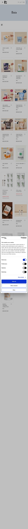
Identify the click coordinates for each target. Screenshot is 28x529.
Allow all (14, 281)
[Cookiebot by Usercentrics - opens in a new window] (21, 238)
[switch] (25, 264)
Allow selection (14, 285)
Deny (14, 290)
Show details (21, 277)
